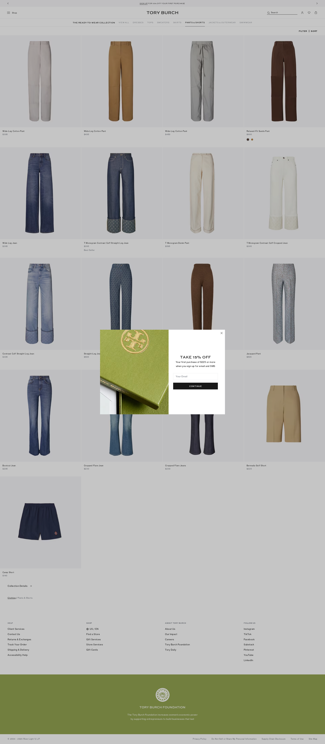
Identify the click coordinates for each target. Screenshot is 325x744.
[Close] (221, 333)
